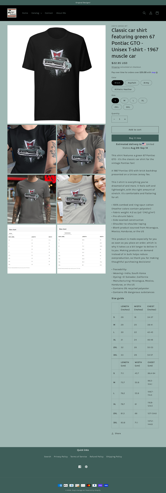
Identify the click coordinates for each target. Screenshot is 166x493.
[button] (36, 13)
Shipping (116, 67)
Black (117, 83)
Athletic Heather (123, 89)
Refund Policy (96, 456)
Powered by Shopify (93, 490)
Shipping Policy (114, 456)
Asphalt (132, 83)
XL (142, 100)
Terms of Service (78, 456)
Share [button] (118, 433)
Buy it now (135, 138)
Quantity (115, 114)
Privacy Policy (61, 456)
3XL (128, 107)
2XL (117, 107)
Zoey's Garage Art (78, 490)
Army (146, 83)
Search (47, 456)
